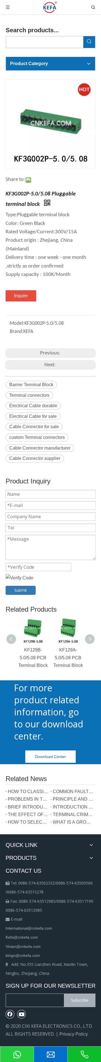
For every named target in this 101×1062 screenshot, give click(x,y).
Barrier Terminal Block (31, 384)
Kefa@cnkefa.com (22, 937)
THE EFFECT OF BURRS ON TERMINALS (28, 814)
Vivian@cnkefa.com (23, 946)
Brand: (16, 331)
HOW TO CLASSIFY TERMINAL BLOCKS (28, 791)
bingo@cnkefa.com (23, 955)
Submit (20, 590)
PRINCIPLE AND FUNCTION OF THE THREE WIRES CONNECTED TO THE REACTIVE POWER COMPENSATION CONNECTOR (73, 799)
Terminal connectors (29, 395)
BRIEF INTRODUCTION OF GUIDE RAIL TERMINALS (28, 807)
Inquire (21, 295)
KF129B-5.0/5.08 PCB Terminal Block (33, 657)
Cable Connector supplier (34, 458)
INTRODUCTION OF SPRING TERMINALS (73, 807)
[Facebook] (10, 1014)
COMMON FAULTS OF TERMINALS (73, 791)
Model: (17, 323)
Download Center (50, 756)
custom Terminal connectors (37, 437)
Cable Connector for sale (34, 426)
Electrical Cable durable (33, 405)
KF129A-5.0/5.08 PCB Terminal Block (68, 657)
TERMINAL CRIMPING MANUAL (73, 814)
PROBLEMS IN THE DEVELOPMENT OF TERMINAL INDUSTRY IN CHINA (28, 799)
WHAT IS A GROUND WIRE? (73, 822)
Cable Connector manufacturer (39, 448)
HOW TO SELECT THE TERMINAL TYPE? (28, 822)
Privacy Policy (73, 1034)
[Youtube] (21, 1014)
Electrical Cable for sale (33, 416)
